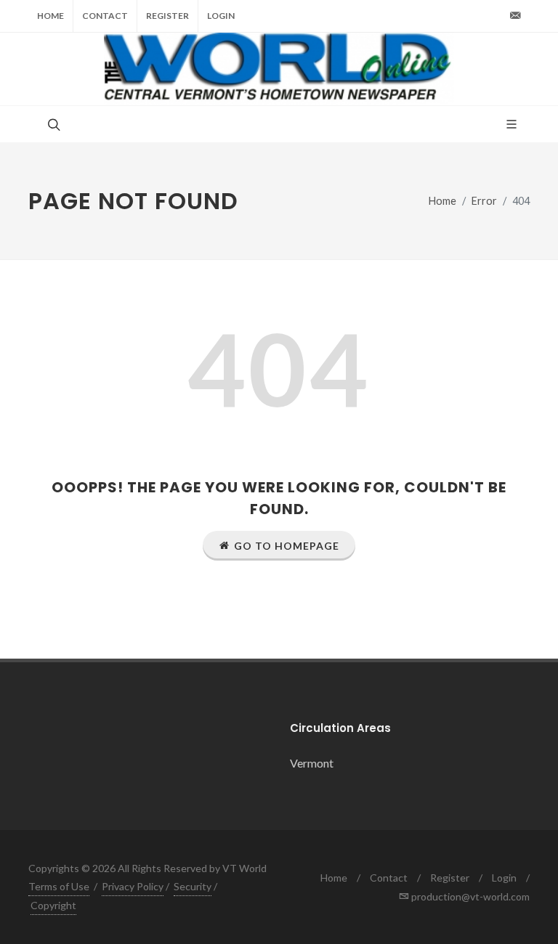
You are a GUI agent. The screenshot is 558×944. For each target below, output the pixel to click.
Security (192, 886)
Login (221, 15)
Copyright (53, 905)
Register (167, 15)
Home (50, 15)
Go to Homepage (286, 546)
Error (484, 201)
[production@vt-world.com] (515, 16)
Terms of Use (58, 886)
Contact (105, 15)
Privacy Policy (132, 886)
